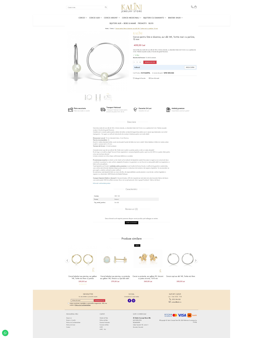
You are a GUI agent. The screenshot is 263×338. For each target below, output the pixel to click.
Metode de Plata (104, 318)
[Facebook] (129, 300)
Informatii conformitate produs (101, 183)
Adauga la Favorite (139, 78)
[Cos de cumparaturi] (195, 7)
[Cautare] (106, 7)
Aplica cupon (190, 67)
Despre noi (69, 318)
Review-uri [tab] (131, 209)
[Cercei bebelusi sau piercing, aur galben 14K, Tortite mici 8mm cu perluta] (82, 259)
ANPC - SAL (103, 329)
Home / (107, 28)
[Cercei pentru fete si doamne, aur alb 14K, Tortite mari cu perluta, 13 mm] (98, 62)
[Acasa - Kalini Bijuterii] (131, 7)
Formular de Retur (104, 325)
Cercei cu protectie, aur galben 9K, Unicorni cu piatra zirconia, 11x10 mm (148, 277)
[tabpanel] (98, 62)
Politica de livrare (70, 325)
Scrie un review (131, 223)
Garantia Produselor (105, 322)
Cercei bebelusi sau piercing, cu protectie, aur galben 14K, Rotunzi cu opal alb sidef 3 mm (115, 277)
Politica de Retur (104, 320)
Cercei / (112, 28)
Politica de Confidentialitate (83, 305)
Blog (151, 23)
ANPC (101, 327)
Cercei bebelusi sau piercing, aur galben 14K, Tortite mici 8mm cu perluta (82, 277)
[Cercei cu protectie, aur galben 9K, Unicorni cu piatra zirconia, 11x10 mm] (148, 259)
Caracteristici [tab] (131, 189)
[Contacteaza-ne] (192, 7)
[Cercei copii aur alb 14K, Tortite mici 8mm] (180, 259)
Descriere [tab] (131, 122)
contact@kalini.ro (176, 302)
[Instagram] (133, 300)
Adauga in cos (150, 62)
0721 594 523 (176, 299)
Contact (68, 327)
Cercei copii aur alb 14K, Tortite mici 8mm (180, 276)
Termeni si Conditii (71, 320)
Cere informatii (154, 78)
